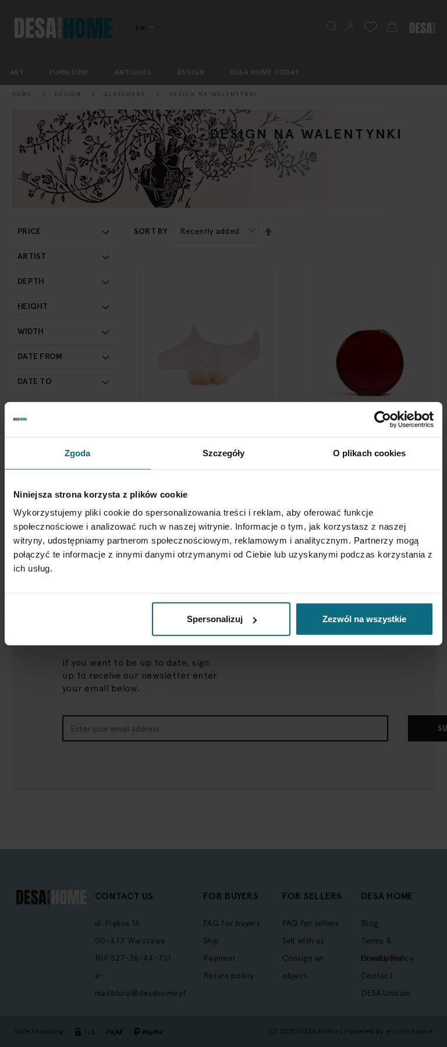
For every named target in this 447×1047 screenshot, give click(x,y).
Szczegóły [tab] (224, 452)
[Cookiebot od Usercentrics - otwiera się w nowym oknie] (383, 419)
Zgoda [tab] (78, 452)
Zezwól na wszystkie (364, 619)
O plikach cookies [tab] (369, 452)
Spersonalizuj (215, 619)
